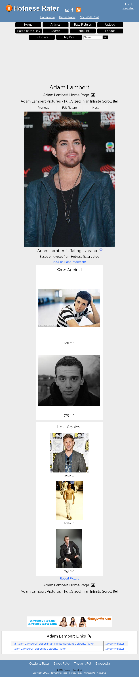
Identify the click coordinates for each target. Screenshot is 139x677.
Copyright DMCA (41, 673)
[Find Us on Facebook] (72, 10)
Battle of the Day (28, 31)
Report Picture (69, 578)
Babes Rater (67, 17)
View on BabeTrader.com (69, 262)
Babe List (83, 31)
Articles (55, 24)
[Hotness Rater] (33, 10)
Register (128, 8)
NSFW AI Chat (89, 17)
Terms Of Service (59, 673)
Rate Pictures (83, 24)
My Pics (69, 37)
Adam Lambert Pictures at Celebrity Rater (39, 648)
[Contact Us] (67, 10)
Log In (129, 4)
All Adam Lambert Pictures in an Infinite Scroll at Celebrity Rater (53, 643)
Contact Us (89, 673)
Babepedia (47, 17)
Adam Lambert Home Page (66, 95)
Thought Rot (82, 663)
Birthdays (41, 37)
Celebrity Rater (114, 643)
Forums (110, 31)
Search (55, 31)
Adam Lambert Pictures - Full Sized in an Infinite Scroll (67, 101)
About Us (101, 673)
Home (28, 24)
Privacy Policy (75, 673)
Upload (110, 24)
